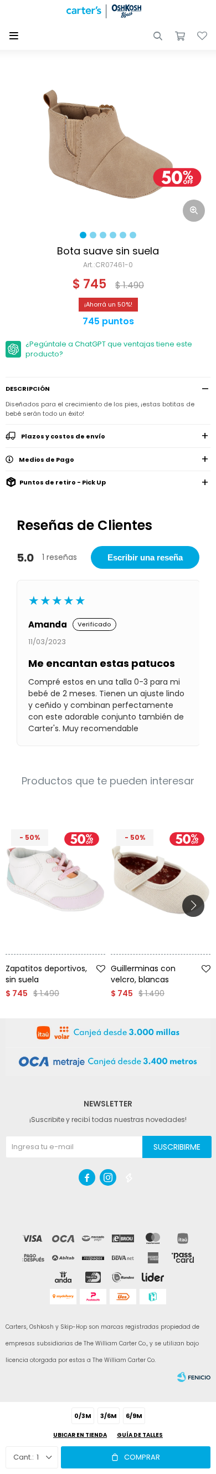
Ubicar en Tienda (80, 1435)
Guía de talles (140, 1435)
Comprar (142, 1457)
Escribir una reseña (145, 557)
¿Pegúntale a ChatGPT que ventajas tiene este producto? (108, 349)
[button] (158, 36)
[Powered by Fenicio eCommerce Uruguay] (193, 1377)
